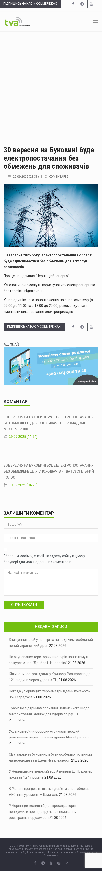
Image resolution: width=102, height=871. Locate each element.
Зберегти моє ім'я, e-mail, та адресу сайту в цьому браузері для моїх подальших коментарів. (44, 559)
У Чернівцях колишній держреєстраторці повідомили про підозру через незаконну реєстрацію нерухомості (42, 812)
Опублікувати (24, 605)
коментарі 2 (58, 176)
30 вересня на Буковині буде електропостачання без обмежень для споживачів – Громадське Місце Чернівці (49, 423)
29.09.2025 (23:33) (26, 176)
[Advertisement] (51, 85)
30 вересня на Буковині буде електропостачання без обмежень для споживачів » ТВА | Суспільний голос (49, 471)
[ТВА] (17, 21)
